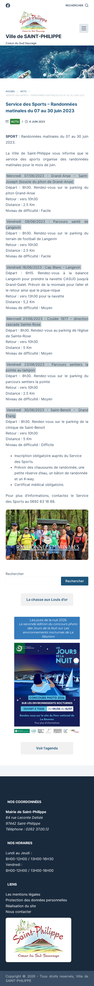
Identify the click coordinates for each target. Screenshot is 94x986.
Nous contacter (18, 911)
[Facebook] (8, 5)
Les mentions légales (23, 894)
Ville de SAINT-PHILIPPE (33, 36)
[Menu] (83, 28)
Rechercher (15, 574)
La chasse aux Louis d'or (47, 599)
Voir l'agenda (47, 748)
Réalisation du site (21, 906)
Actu (15, 121)
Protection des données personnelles (36, 900)
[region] (47, 62)
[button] (44, 74)
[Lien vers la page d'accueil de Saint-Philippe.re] (33, 22)
